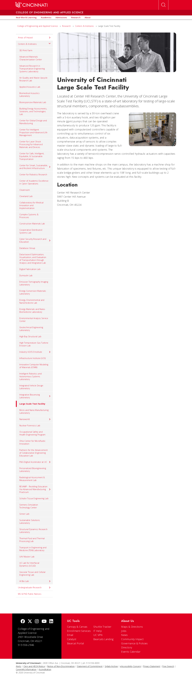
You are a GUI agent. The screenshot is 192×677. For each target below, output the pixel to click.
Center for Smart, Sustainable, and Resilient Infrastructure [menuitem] (33, 167)
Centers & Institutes (84, 26)
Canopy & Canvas (77, 626)
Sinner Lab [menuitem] (24, 514)
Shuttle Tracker (102, 626)
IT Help (97, 631)
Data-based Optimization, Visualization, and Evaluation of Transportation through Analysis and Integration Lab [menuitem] (32, 258)
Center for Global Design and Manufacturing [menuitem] (33, 122)
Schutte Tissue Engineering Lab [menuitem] (33, 498)
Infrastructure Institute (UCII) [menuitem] (32, 358)
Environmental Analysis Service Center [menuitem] (33, 319)
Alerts (18, 666)
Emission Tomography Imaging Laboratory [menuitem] (33, 283)
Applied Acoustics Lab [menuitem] (29, 87)
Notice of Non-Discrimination (61, 666)
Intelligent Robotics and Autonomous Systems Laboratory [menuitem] (30, 376)
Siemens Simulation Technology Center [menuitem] (28, 506)
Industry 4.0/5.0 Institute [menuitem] (30, 352)
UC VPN (98, 635)
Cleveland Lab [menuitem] (26, 196)
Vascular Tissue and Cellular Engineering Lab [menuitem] (32, 573)
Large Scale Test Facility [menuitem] (32, 403)
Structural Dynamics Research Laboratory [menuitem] (33, 530)
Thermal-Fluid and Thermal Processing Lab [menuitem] (32, 540)
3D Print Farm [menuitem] (25, 50)
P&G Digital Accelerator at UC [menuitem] (33, 462)
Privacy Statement (151, 666)
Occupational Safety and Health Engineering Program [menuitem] (32, 433)
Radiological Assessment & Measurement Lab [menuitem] (32, 479)
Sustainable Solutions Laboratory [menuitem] (29, 521)
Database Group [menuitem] (27, 248)
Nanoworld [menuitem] (24, 419)
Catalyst (71, 639)
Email (70, 635)
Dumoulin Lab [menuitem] (26, 275)
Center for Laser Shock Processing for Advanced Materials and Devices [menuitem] (31, 144)
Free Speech (168, 666)
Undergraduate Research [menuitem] (30, 587)
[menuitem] (26, 17)
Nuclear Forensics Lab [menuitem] (29, 425)
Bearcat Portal (75, 643)
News (124, 635)
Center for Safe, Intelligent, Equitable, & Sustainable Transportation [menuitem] (31, 156)
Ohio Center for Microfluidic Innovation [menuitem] (32, 442)
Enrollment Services (79, 631)
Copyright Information (26, 669)
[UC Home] (31, 5)
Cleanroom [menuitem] (24, 190)
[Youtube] (44, 621)
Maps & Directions (132, 626)
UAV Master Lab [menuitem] (26, 556)
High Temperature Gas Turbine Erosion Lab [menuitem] (33, 344)
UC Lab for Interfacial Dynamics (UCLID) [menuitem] (29, 564)
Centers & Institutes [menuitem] (27, 44)
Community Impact (132, 639)
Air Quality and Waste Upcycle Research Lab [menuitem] (33, 79)
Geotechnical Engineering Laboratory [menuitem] (31, 328)
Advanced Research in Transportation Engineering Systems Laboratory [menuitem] (32, 69)
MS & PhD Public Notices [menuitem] (29, 594)
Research (66, 26)
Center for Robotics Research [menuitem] (33, 174)
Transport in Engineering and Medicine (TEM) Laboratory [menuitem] (32, 549)
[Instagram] (37, 621)
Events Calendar (130, 651)
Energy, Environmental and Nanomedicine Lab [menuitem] (31, 301)
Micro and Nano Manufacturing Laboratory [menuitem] (33, 411)
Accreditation (45, 669)
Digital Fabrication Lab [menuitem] (29, 269)
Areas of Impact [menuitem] (25, 37)
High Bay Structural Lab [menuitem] (30, 336)
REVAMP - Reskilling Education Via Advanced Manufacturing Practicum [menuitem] (33, 489)
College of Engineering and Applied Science (37, 26)
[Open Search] (163, 5)
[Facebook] (23, 621)
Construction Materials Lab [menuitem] (32, 223)
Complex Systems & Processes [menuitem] (28, 216)
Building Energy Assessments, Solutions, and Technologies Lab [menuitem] (33, 111)
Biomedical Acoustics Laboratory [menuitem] (29, 94)
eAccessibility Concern (130, 666)
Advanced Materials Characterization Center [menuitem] (30, 58)
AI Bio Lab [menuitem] (24, 581)
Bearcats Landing (103, 639)
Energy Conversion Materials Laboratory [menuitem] (32, 292)
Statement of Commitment (89, 666)
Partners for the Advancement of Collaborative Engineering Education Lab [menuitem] (33, 453)
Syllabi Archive (111, 666)
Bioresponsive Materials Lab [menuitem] (32, 102)
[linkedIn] (51, 621)
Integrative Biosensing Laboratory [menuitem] (29, 396)
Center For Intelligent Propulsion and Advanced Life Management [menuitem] (33, 132)
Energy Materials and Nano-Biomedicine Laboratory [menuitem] (32, 310)
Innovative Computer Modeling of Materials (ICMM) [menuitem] (33, 366)
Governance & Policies (134, 643)
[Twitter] (30, 621)
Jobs (123, 631)
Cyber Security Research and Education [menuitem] (32, 240)
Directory (126, 647)
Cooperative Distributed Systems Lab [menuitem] (30, 231)
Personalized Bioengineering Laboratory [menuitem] (32, 469)
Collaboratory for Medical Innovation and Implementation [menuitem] (31, 205)
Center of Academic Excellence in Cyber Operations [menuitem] (33, 182)
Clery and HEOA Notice (34, 666)
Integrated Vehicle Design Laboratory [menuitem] (31, 387)
